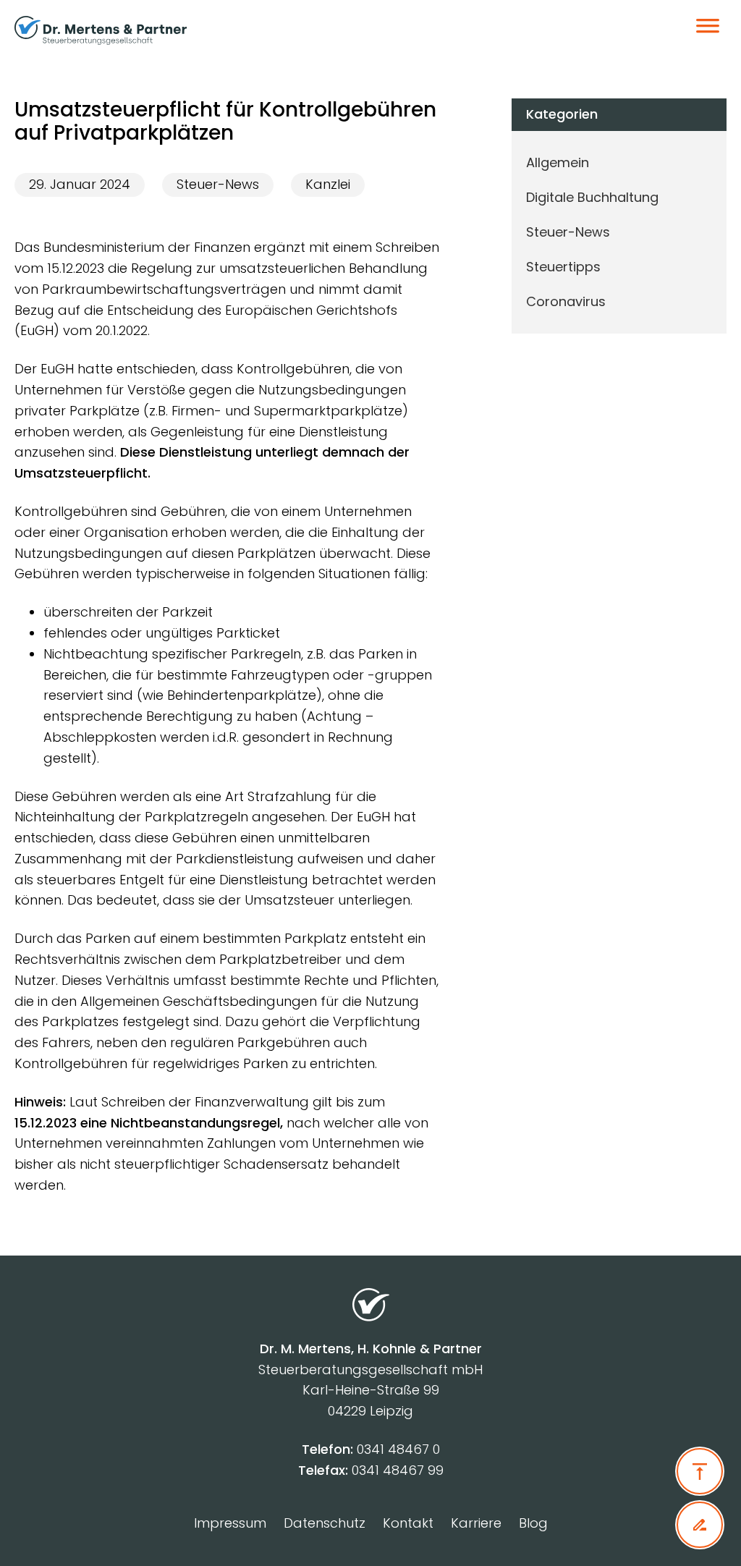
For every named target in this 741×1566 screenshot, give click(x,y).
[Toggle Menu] (707, 30)
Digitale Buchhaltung (592, 197)
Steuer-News (218, 184)
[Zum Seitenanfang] (700, 1471)
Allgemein (557, 162)
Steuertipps (563, 267)
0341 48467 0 (398, 1449)
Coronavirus (566, 301)
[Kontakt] (700, 1525)
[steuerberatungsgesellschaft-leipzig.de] (118, 30)
